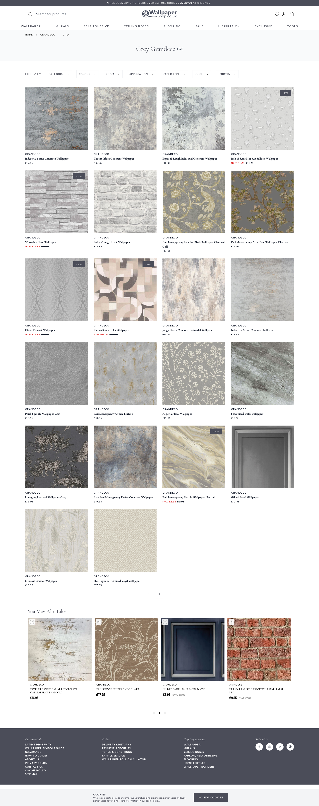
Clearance (33, 752)
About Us (32, 759)
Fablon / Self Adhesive (201, 755)
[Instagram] (269, 747)
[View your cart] (291, 14)
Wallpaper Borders (199, 766)
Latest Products (38, 744)
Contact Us (34, 766)
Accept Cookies (211, 797)
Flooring (191, 759)
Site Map (31, 774)
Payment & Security (116, 748)
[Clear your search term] (111, 14)
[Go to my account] (284, 14)
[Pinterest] (290, 747)
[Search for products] (30, 14)
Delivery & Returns (116, 744)
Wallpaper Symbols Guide (44, 748)
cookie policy (152, 800)
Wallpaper (192, 744)
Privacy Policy (36, 763)
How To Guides (36, 755)
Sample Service (113, 755)
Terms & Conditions (117, 752)
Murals (189, 748)
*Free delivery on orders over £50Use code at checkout (159, 2)
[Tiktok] (280, 747)
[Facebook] (259, 747)
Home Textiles (194, 763)
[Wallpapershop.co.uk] (159, 14)
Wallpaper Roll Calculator (124, 759)
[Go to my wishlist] (277, 14)
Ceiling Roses (194, 752)
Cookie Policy (35, 770)
